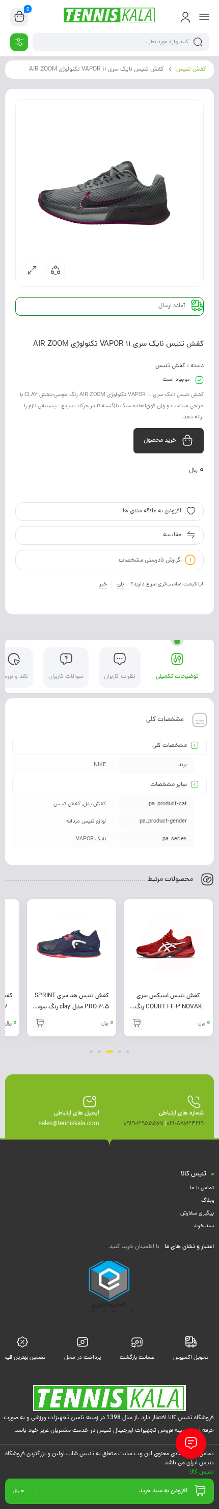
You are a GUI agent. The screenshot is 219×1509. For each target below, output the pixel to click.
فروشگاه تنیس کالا (191, 1417)
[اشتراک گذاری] (55, 270)
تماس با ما (202, 1188)
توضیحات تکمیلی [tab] (177, 676)
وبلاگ (207, 1201)
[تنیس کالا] (109, 16)
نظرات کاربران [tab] (119, 676)
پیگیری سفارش (197, 1213)
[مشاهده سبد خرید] (19, 17)
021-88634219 (185, 1124)
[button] (127, 1052)
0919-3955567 (143, 1124)
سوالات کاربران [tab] (66, 676)
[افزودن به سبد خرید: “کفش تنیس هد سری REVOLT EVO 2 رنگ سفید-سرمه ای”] (39, 1023)
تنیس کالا (201, 1471)
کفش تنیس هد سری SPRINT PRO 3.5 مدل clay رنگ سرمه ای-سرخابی (168, 1007)
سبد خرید (204, 1226)
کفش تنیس (191, 69)
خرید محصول (160, 440)
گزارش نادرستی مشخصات (150, 560)
